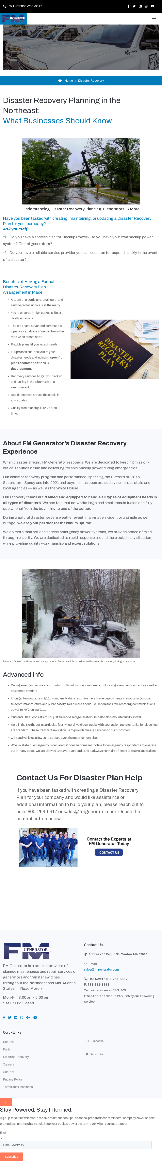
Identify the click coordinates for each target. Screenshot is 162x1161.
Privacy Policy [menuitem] (13, 1079)
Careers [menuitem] (8, 1064)
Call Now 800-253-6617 (25, 6)
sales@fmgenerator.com (90, 811)
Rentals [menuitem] (8, 1042)
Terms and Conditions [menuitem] (18, 1087)
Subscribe (96, 1054)
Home (69, 80)
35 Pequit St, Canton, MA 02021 (125, 954)
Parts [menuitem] (7, 1049)
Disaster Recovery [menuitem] (16, 1057)
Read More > (31, 988)
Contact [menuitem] (8, 1072)
